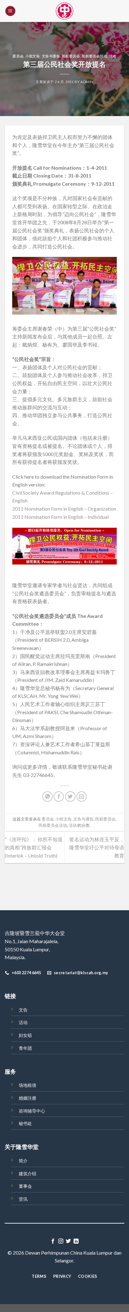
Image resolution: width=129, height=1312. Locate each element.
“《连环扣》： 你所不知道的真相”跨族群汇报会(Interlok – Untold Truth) (34, 847)
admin (86, 82)
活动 (112, 56)
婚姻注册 (27, 1098)
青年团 (25, 1048)
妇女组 (25, 1035)
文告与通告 (51, 56)
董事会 (25, 1186)
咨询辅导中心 (32, 1110)
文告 (23, 1009)
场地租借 (27, 1085)
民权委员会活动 (94, 56)
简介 (23, 1160)
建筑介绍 (27, 1173)
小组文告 (32, 56)
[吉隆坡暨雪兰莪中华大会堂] (64, 11)
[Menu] (10, 11)
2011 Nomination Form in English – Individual (60, 517)
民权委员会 (71, 56)
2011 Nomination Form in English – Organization (64, 509)
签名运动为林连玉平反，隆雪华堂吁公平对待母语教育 (96, 847)
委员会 (18, 56)
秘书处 (25, 1123)
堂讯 (23, 1199)
